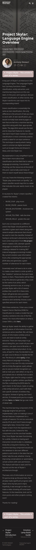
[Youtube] (21, 64)
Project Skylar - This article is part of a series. (18, 74)
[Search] (30, 3)
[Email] (15, 64)
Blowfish (22, 545)
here (18, 321)
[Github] (18, 64)
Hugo (27, 543)
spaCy (22, 357)
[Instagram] (24, 64)
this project (28, 241)
